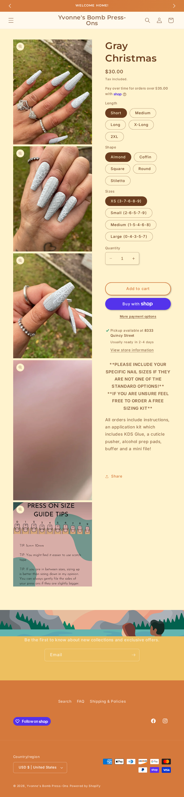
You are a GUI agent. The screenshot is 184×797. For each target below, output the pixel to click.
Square (118, 168)
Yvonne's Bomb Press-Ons (48, 786)
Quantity (112, 248)
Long (115, 124)
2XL (114, 136)
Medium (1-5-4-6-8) (131, 224)
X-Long (141, 124)
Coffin (145, 157)
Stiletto (118, 180)
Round (144, 168)
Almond (118, 157)
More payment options (138, 316)
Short (116, 113)
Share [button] (116, 476)
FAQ (81, 701)
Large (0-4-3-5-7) (129, 236)
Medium (143, 113)
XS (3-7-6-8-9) (126, 201)
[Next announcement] (174, 5)
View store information (132, 350)
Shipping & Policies (108, 701)
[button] (11, 20)
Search (65, 701)
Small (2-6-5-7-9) (129, 213)
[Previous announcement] (10, 5)
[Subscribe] (133, 655)
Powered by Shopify (85, 786)
